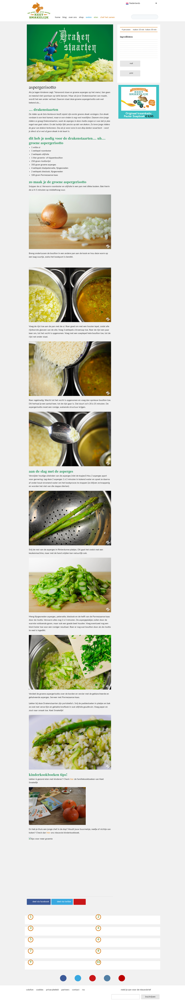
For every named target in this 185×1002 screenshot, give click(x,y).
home (57, 17)
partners (65, 990)
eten (96, 17)
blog (64, 17)
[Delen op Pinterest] (80, 902)
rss (83, 990)
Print (131, 73)
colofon (29, 990)
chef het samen (107, 17)
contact (75, 990)
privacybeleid (52, 990)
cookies (39, 990)
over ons (73, 17)
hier (72, 779)
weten (89, 17)
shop (81, 17)
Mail (131, 63)
